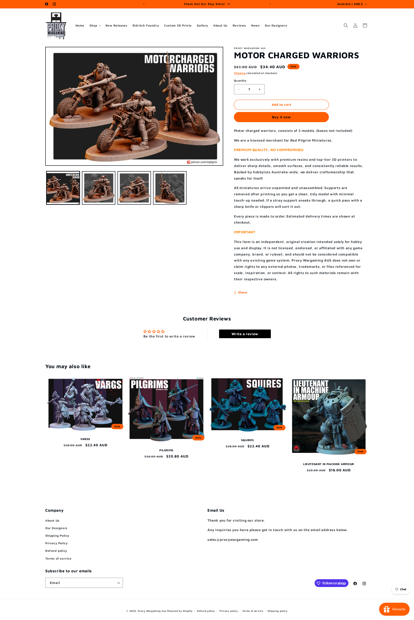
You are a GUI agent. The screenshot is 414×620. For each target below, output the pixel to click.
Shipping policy (278, 610)
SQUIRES (247, 440)
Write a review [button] (245, 334)
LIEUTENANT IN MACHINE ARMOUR (328, 464)
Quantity (240, 80)
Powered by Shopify (180, 610)
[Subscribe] (118, 583)
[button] (95, 25)
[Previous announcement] (144, 4)
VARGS (85, 439)
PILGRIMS (166, 450)
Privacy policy (229, 610)
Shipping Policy (57, 535)
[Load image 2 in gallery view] (98, 188)
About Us (52, 520)
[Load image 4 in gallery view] (170, 188)
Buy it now (281, 117)
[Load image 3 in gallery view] (134, 188)
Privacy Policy (56, 543)
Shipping (240, 73)
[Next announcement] (270, 4)
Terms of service (58, 558)
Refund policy (56, 550)
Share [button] (242, 292)
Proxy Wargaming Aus (152, 610)
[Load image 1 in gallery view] (63, 188)
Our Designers (56, 528)
